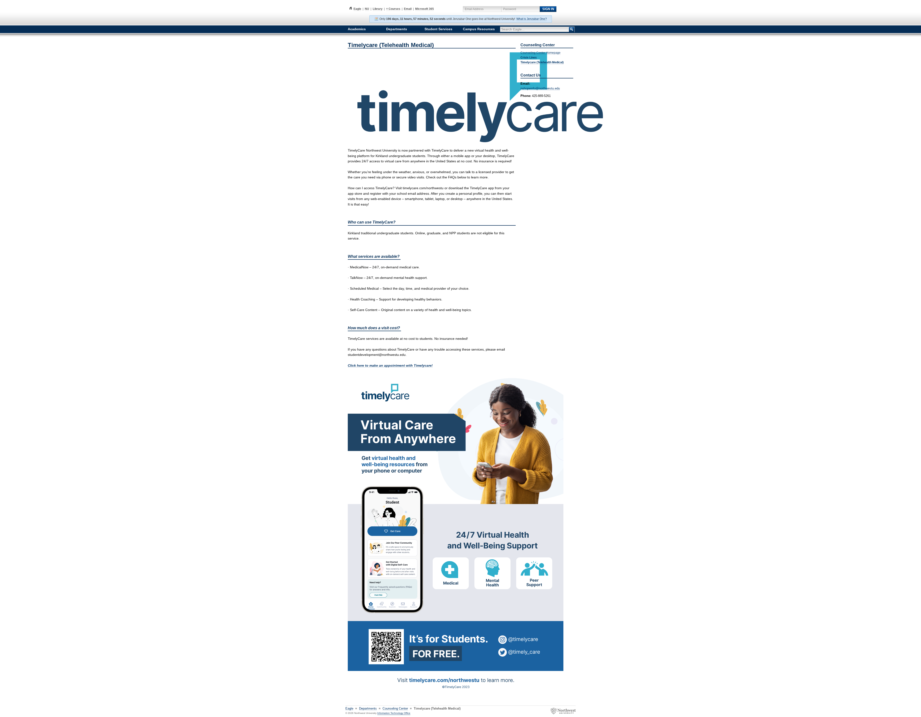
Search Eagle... (513, 29)
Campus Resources (479, 29)
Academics (357, 29)
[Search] (572, 29)
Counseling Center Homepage (540, 52)
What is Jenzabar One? (531, 19)
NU (367, 9)
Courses (393, 9)
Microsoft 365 (424, 9)
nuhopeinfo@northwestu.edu (540, 88)
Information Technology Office (393, 713)
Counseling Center (395, 708)
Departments (396, 29)
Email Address (474, 9)
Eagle (354, 9)
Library (378, 9)
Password (509, 9)
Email (408, 9)
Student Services (438, 29)
